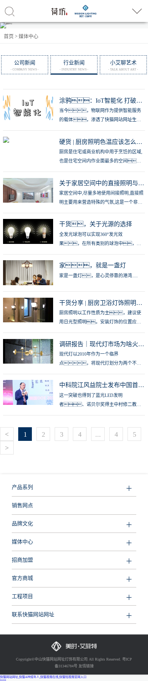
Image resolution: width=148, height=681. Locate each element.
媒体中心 (28, 36)
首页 (9, 36)
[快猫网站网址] (67, 11)
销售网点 (22, 505)
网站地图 (3, 680)
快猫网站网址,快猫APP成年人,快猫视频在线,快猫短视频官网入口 (43, 677)
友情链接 (86, 666)
